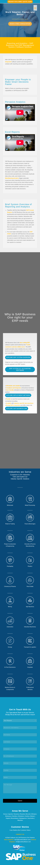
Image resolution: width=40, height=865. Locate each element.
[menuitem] (35, 7)
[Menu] (35, 7)
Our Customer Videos (24, 830)
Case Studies (13, 830)
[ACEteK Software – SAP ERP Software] (16, 7)
